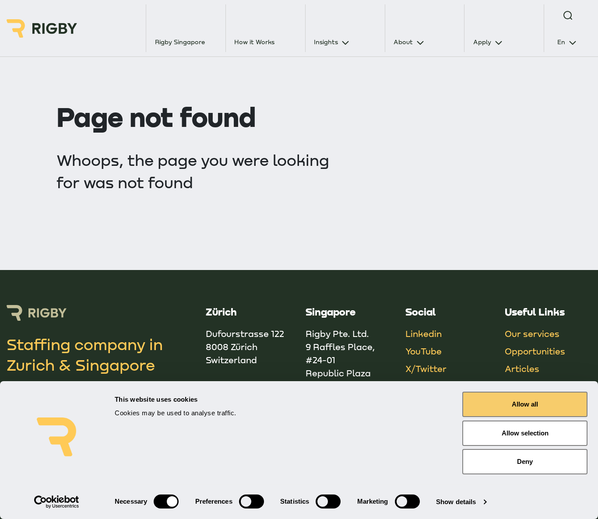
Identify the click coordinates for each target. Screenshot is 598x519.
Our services (532, 333)
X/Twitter (426, 368)
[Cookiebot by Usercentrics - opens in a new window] (56, 501)
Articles (522, 368)
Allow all (525, 404)
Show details (456, 501)
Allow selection (525, 433)
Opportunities (535, 351)
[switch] (251, 501)
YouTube (423, 351)
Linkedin (423, 333)
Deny (525, 461)
